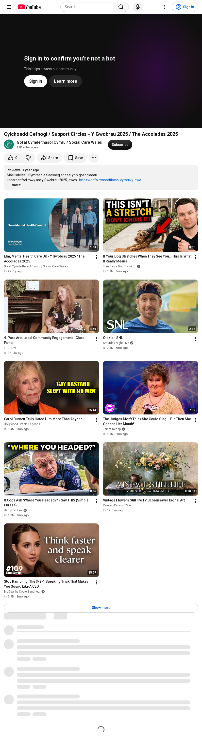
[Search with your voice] (138, 7)
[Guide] (9, 7)
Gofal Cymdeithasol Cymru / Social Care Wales (59, 142)
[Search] (121, 7)
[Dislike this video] (28, 158)
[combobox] (88, 7)
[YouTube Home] (29, 7)
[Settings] (165, 7)
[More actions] (94, 158)
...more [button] (15, 185)
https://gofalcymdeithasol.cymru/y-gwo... (111, 180)
